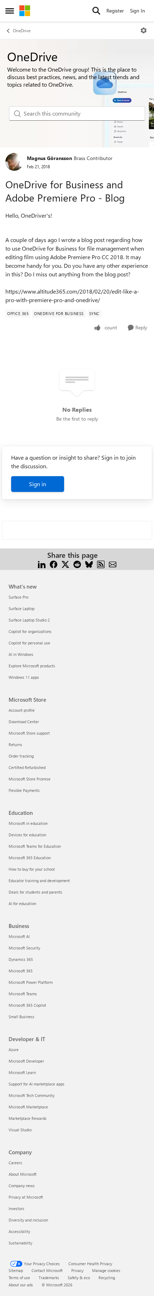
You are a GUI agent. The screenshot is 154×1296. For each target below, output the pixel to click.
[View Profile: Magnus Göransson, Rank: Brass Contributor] (14, 162)
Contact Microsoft (47, 1270)
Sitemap (16, 1270)
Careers (15, 1162)
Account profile (22, 710)
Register (115, 10)
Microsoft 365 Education (30, 857)
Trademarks (49, 1277)
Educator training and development (39, 880)
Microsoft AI (19, 936)
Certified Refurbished (27, 767)
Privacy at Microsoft (26, 1197)
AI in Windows (21, 654)
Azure (14, 1049)
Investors (16, 1208)
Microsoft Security (24, 948)
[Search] (96, 10)
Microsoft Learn (22, 1072)
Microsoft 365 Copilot (27, 1005)
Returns (15, 744)
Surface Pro (18, 597)
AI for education (22, 903)
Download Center (24, 721)
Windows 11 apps (24, 677)
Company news (22, 1185)
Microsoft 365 (21, 970)
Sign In (137, 10)
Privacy (77, 1270)
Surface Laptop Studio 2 (29, 620)
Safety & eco (79, 1277)
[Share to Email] (112, 563)
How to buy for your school (32, 869)
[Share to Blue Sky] (89, 563)
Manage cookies (106, 1270)
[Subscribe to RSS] (101, 563)
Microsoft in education (28, 823)
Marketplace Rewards (28, 1118)
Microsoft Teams (23, 993)
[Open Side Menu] (10, 10)
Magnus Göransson (49, 158)
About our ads (21, 1284)
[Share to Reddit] (77, 563)
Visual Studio (20, 1129)
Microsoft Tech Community (31, 1095)
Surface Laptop (21, 608)
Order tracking (21, 756)
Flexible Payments (24, 790)
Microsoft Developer (26, 1061)
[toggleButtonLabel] (144, 30)
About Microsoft (23, 1174)
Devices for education (27, 834)
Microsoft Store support (29, 733)
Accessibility (19, 1231)
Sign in (37, 484)
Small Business (21, 1016)
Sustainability (20, 1243)
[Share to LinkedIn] (41, 563)
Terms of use (19, 1277)
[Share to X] (65, 563)
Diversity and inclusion (28, 1220)
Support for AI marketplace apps (36, 1084)
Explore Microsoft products (32, 665)
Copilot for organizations (30, 631)
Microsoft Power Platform (31, 982)
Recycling (106, 1277)
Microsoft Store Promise (29, 779)
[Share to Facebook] (53, 563)
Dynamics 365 (21, 959)
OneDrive (21, 30)
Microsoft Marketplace (28, 1106)
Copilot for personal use (29, 642)
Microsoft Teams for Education (35, 846)
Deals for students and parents (35, 892)
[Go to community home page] (24, 10)
